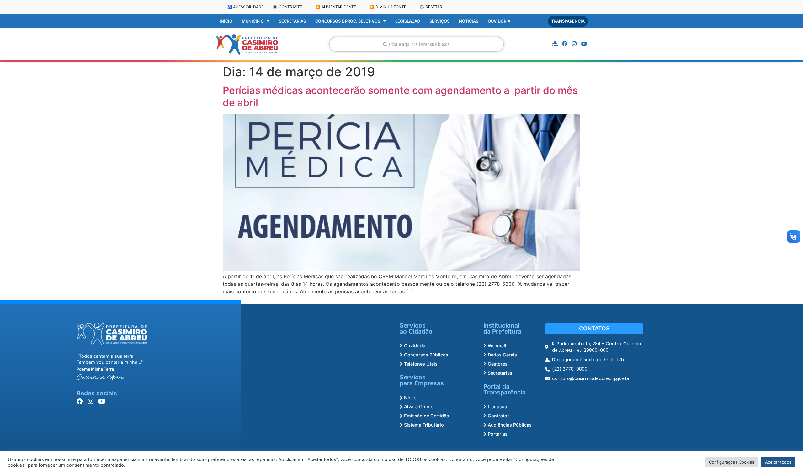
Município (253, 21)
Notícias (468, 21)
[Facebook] (564, 43)
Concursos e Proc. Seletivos (347, 21)
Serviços (439, 21)
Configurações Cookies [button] (731, 462)
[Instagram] (574, 43)
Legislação (407, 21)
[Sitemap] (554, 43)
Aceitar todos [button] (778, 462)
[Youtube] (584, 43)
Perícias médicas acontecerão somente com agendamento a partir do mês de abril (400, 96)
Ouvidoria (499, 21)
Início (226, 21)
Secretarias (292, 21)
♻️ (430, 6)
